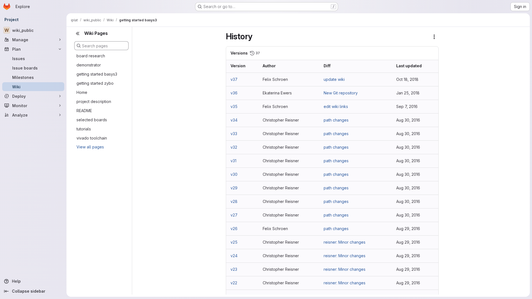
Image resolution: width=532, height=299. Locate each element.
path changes (336, 120)
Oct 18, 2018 (407, 79)
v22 (234, 282)
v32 (234, 147)
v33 (234, 133)
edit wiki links (336, 106)
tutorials (83, 129)
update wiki (334, 79)
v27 (234, 215)
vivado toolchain (91, 138)
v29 (234, 187)
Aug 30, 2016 (408, 120)
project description (93, 101)
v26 (234, 228)
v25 (234, 242)
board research (90, 55)
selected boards (91, 119)
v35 (234, 106)
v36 (234, 93)
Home (81, 92)
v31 (233, 160)
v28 (234, 201)
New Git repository (341, 93)
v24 (234, 255)
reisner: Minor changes (344, 242)
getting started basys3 (96, 74)
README (84, 110)
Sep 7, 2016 (407, 106)
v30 (234, 174)
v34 (234, 120)
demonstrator (88, 65)
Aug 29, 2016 (408, 228)
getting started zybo (95, 83)
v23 (234, 269)
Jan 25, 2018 (408, 93)
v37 (234, 79)
